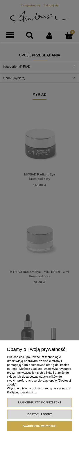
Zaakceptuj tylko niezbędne (39, 402)
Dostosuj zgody (39, 414)
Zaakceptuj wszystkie (39, 426)
